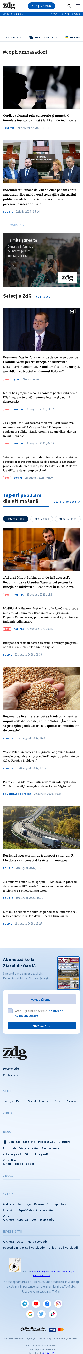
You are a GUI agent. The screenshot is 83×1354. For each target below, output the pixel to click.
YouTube (36, 1304)
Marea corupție (37, 1241)
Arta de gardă (12, 1154)
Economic (9, 738)
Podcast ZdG (46, 1142)
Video (7, 1113)
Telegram (25, 1304)
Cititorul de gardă (37, 1154)
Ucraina (68, 519)
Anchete (8, 1219)
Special (9, 1194)
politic (18, 1164)
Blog (7, 1131)
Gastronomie (50, 1148)
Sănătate (29, 1142)
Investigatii (12, 1231)
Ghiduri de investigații (63, 1247)
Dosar (21, 1241)
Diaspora (65, 1142)
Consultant (10, 1160)
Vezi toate (13, 37)
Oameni (39, 1204)
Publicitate (10, 1075)
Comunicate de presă (17, 794)
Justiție (8, 128)
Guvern (16, 519)
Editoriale (9, 1148)
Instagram (58, 1304)
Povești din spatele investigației (24, 1247)
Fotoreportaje (56, 1204)
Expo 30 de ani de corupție (36, 1210)
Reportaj (23, 1219)
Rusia (42, 519)
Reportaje (24, 1204)
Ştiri (17, 379)
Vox (34, 1219)
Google (30, 1314)
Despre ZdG (11, 1068)
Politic (8, 212)
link (12, 265)
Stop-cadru (47, 1219)
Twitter (41, 1314)
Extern (59, 1101)
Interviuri (9, 1210)
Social (18, 478)
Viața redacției (28, 1148)
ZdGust (9, 1176)
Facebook (47, 1304)
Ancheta (8, 1241)
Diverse (71, 1101)
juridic (7, 1164)
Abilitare (8, 1204)
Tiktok (53, 1314)
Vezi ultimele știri (65, 501)
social (30, 1164)
